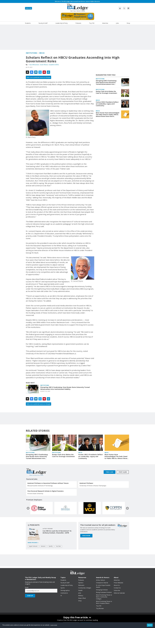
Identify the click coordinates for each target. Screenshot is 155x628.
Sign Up (30, 596)
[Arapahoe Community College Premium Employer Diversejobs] (41, 508)
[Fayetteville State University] (113, 508)
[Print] (27, 72)
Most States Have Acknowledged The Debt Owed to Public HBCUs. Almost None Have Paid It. (107, 114)
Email (26, 587)
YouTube (58, 546)
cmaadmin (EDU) (54, 65)
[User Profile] (120, 8)
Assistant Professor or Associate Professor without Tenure (47, 483)
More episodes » (33, 542)
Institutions (31, 53)
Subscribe (28, 8)
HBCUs (41, 53)
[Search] (124, 8)
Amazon (43, 546)
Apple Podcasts (33, 546)
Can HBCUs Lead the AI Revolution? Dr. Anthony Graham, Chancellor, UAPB (57, 532)
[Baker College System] (89, 508)
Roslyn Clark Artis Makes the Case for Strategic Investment (106, 92)
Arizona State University (35, 493)
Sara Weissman (34, 65)
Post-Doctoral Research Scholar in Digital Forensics (45, 491)
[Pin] (44, 72)
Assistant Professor (86, 483)
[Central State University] (65, 508)
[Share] (31, 72)
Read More (86, 536)
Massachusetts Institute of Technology (40, 486)
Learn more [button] (53, 625)
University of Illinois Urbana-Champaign (93, 486)
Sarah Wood (44, 65)
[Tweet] (40, 72)
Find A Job (109, 472)
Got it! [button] (150, 625)
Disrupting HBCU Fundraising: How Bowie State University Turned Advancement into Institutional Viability (65, 388)
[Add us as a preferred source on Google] (48, 72)
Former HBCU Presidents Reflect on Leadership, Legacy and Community (107, 104)
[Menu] (128, 8)
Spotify (51, 546)
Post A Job (123, 472)
